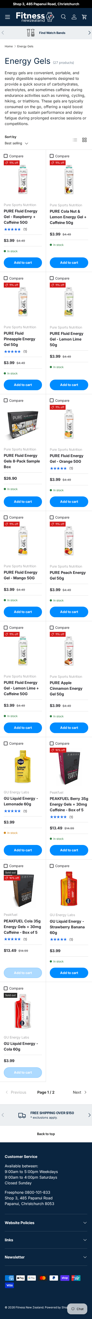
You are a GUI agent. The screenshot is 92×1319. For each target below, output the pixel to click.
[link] (18, 1092)
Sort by (10, 137)
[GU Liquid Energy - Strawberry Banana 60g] (69, 889)
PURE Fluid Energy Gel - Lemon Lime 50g (67, 339)
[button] (84, 17)
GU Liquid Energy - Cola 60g (21, 1046)
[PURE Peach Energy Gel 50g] (69, 541)
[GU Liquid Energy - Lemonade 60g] (23, 767)
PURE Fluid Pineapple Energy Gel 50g (19, 339)
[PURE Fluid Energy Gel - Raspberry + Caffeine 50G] (23, 179)
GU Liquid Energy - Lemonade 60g (21, 801)
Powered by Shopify (58, 1307)
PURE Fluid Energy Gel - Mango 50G (21, 575)
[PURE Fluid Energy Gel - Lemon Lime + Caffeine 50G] (23, 651)
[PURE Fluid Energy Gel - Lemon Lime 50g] (69, 302)
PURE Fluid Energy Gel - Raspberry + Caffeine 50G (21, 217)
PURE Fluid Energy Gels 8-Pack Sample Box (22, 461)
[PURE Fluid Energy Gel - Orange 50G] (69, 424)
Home (9, 46)
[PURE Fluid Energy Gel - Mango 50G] (23, 541)
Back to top (46, 1134)
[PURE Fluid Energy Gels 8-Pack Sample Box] (23, 424)
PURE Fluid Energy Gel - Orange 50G (67, 458)
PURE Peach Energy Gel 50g (68, 575)
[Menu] (7, 17)
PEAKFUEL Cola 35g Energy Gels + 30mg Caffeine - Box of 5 (22, 927)
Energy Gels (25, 46)
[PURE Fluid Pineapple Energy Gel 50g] (23, 302)
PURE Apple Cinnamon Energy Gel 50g (66, 688)
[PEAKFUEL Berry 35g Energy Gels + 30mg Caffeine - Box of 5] (69, 767)
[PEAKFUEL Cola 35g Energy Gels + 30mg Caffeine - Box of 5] (23, 889)
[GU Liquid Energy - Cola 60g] (23, 1012)
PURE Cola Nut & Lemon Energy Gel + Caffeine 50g (68, 217)
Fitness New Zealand (29, 1307)
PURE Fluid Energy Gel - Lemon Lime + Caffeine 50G (21, 688)
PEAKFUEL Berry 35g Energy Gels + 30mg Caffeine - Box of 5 (69, 804)
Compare (16, 156)
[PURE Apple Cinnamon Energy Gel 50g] (69, 651)
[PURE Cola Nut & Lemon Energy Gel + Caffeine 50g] (69, 179)
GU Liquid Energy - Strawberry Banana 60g (67, 927)
